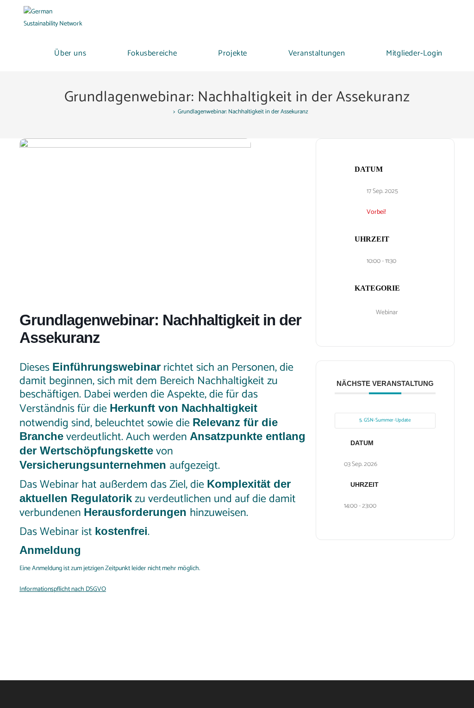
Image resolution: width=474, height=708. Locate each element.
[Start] (168, 112)
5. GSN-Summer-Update (385, 420)
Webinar (387, 312)
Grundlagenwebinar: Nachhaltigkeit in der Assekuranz (243, 112)
